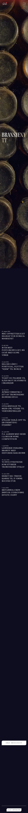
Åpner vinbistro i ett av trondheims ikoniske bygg (13, 395)
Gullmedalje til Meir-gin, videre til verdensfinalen (13, 409)
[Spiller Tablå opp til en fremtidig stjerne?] (14, 415)
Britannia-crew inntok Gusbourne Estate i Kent (13, 492)
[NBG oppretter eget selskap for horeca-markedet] (14, 329)
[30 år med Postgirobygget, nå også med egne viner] (14, 342)
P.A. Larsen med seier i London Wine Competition (14, 437)
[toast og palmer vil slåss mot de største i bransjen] (14, 373)
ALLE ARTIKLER (14, 810)
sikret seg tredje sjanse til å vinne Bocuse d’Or (12, 478)
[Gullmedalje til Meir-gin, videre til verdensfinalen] (14, 401)
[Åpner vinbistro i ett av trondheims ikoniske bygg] (14, 387)
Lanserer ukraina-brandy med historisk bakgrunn (13, 450)
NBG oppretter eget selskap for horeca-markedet (13, 336)
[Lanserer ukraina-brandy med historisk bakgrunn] (14, 443)
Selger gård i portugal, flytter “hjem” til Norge (12, 367)
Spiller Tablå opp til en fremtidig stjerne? (14, 422)
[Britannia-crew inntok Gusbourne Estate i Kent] (14, 485)
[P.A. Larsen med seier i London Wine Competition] (14, 429)
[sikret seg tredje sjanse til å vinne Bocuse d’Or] (14, 471)
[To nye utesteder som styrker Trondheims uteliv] (14, 457)
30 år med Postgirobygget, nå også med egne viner (13, 351)
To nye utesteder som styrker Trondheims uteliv (13, 464)
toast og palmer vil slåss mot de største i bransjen (14, 381)
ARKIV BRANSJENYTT (14, 743)
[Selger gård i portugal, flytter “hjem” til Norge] (14, 359)
